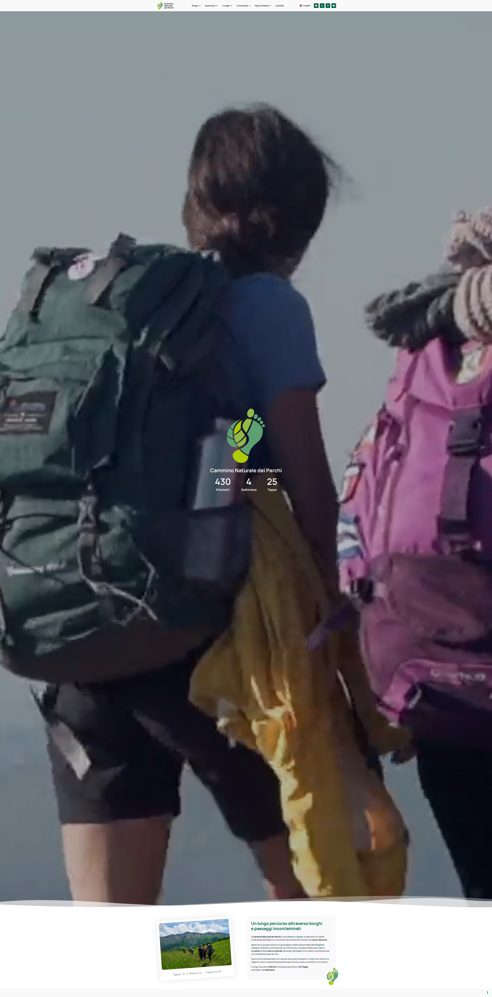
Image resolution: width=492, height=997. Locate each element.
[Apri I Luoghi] (231, 5)
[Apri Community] (250, 5)
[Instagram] (328, 5)
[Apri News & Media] (270, 5)
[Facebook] (316, 5)
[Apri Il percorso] (217, 5)
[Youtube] (333, 5)
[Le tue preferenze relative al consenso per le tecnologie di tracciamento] (487, 992)
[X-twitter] (322, 5)
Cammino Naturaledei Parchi (169, 5)
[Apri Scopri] (200, 5)
